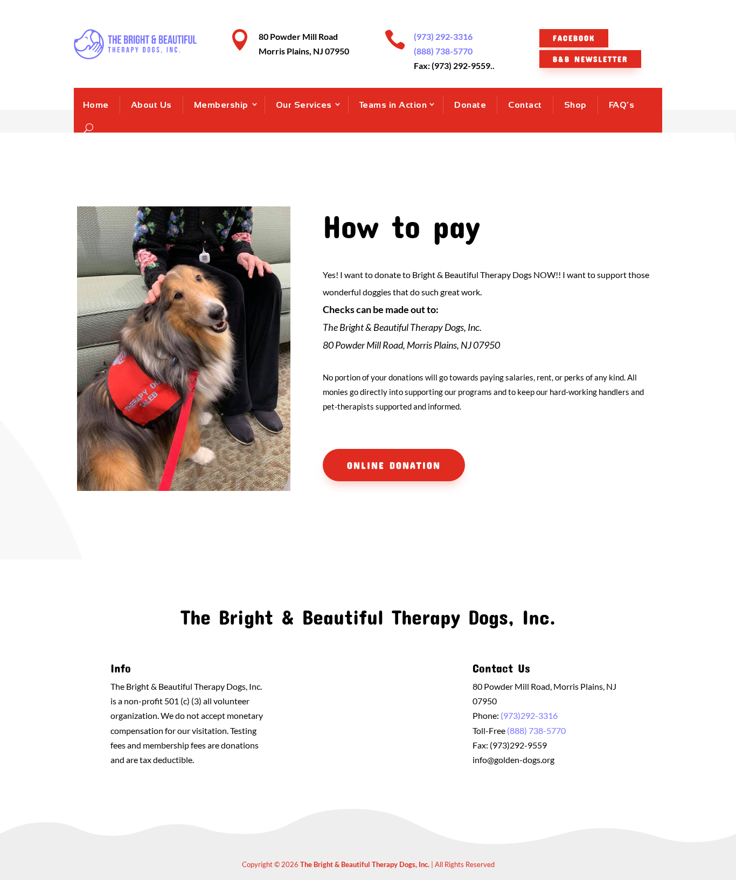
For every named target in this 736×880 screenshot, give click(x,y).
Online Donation (394, 465)
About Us (151, 104)
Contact (525, 104)
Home (96, 104)
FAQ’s (622, 104)
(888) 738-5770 (443, 51)
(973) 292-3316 (443, 36)
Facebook (574, 38)
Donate (470, 104)
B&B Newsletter (590, 59)
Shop (575, 104)
